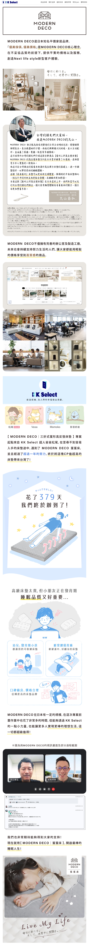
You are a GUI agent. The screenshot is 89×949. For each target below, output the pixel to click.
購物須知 (84, 2)
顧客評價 (68, 2)
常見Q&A (76, 2)
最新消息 (60, 2)
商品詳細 (44, 2)
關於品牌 (52, 2)
